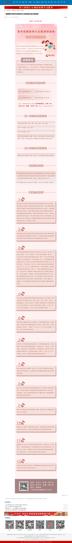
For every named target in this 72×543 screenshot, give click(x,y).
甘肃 (17, 2)
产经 (61, 2)
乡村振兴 (30, 2)
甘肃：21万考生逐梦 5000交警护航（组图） (13, 506)
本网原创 (22, 10)
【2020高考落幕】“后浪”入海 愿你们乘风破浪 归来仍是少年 (16, 504)
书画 (58, 2)
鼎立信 (42, 2)
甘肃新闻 (17, 10)
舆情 (46, 2)
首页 (14, 2)
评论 (20, 2)
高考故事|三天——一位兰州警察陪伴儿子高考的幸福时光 (16, 508)
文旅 (34, 2)
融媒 (23, 2)
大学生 (54, 2)
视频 (26, 2)
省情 (48, 2)
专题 (64, 2)
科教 (51, 2)
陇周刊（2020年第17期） (36, 21)
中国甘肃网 (13, 10)
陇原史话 (38, 2)
